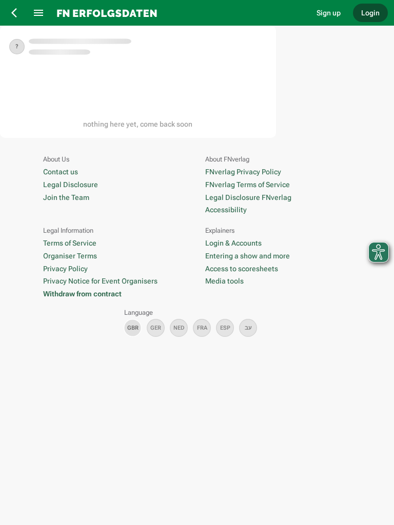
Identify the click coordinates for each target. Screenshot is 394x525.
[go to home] (178, 13)
